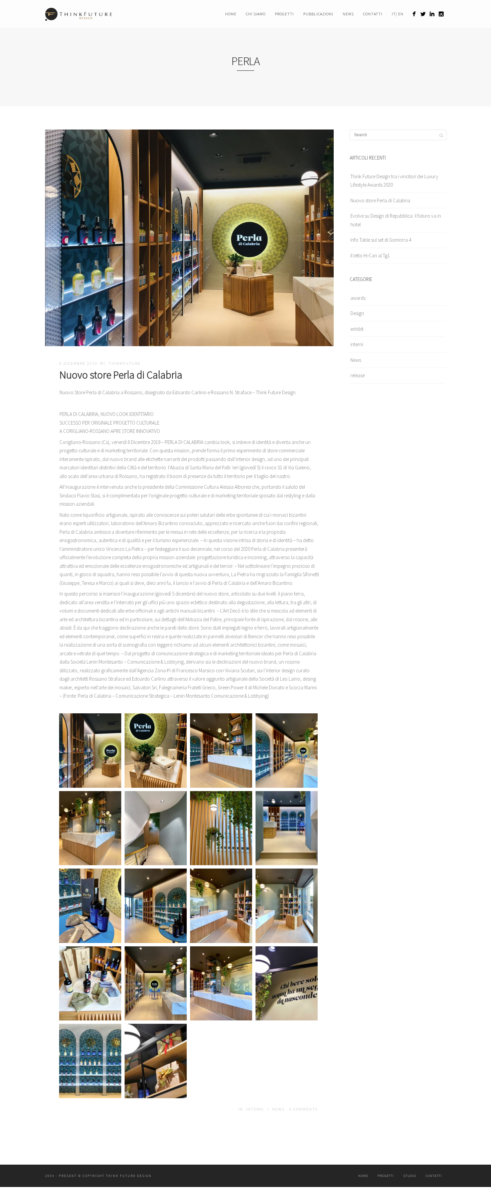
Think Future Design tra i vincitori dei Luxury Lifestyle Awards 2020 (394, 180)
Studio (409, 1176)
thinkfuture (125, 363)
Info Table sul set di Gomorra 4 (380, 240)
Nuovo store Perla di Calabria (120, 375)
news (348, 13)
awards (357, 298)
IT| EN (397, 13)
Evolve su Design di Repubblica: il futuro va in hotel (395, 220)
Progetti (284, 13)
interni (255, 1109)
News (278, 1109)
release (357, 375)
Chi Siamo (256, 13)
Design (357, 313)
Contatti (372, 13)
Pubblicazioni (318, 13)
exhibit (356, 329)
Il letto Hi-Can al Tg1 (370, 255)
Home (230, 13)
